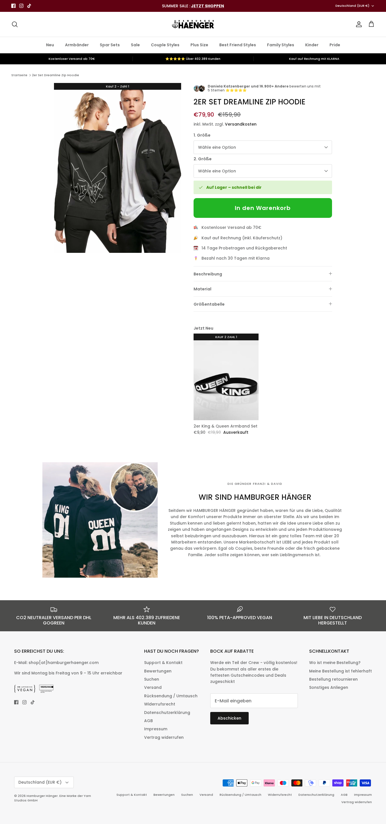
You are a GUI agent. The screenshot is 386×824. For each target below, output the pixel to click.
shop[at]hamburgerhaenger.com (64, 662)
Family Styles (280, 45)
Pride (334, 45)
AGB (148, 721)
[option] (117, 168)
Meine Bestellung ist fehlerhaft (340, 671)
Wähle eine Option (217, 147)
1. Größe (202, 135)
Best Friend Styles (237, 45)
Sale (135, 45)
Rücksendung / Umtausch (171, 696)
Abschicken (229, 718)
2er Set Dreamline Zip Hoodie (55, 75)
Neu (50, 45)
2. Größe (203, 159)
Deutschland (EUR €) (352, 5)
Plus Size (199, 45)
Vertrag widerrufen (164, 737)
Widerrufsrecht (159, 704)
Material (202, 289)
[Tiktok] (29, 6)
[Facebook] (13, 6)
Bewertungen (158, 671)
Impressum (155, 729)
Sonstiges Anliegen (328, 687)
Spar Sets (110, 45)
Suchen (151, 679)
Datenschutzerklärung (167, 712)
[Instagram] (21, 6)
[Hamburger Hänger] (193, 24)
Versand (153, 687)
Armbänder (77, 45)
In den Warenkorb (263, 208)
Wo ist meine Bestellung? (335, 662)
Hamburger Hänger (42, 796)
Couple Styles (165, 45)
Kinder (311, 45)
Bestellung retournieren (333, 679)
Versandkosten (241, 124)
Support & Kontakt (163, 662)
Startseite (19, 75)
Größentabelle (209, 304)
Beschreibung (208, 274)
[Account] (357, 24)
